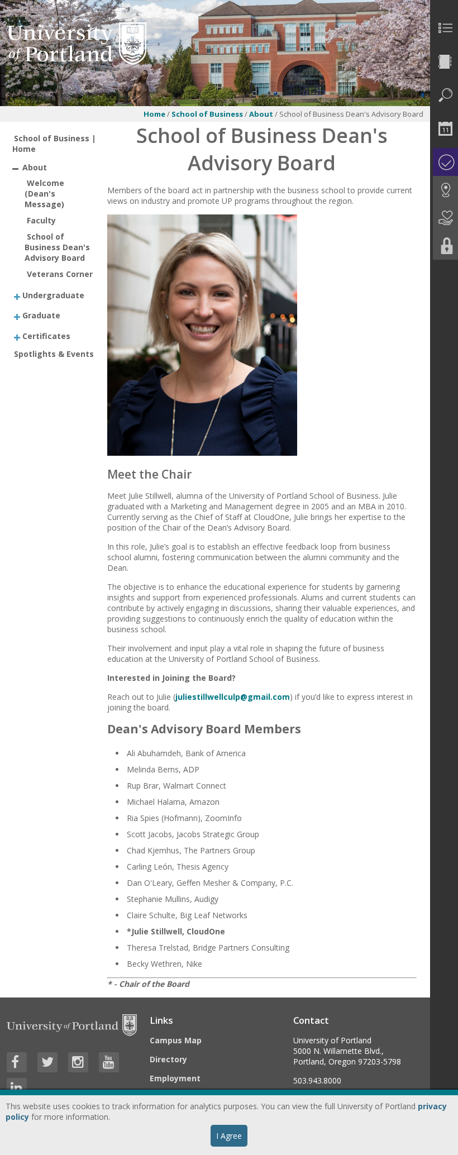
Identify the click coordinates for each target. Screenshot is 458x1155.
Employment (175, 1078)
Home (154, 114)
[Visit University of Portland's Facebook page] (17, 1062)
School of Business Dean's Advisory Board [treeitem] (57, 247)
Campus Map (176, 1040)
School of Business (207, 114)
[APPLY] (444, 162)
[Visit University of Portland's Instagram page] (78, 1062)
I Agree (229, 1135)
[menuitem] (444, 28)
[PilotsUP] (444, 246)
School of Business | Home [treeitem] (54, 143)
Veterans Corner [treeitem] (60, 274)
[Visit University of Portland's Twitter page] (47, 1062)
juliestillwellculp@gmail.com (232, 696)
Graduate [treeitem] (41, 315)
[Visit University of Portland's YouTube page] (109, 1062)
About (262, 114)
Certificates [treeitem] (46, 335)
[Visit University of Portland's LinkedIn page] (17, 1088)
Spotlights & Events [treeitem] (54, 354)
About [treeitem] (34, 167)
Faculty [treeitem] (41, 220)
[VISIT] (444, 190)
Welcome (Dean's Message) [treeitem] (44, 193)
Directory (168, 1059)
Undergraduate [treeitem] (53, 294)
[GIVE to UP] (444, 218)
